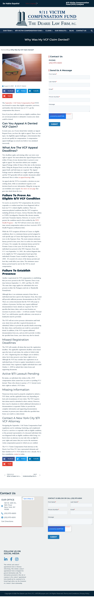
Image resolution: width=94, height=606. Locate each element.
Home (3, 50)
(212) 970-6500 (55, 63)
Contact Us (81, 31)
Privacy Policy (84, 593)
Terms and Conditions (71, 593)
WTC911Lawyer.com (42, 593)
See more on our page (28, 188)
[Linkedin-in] (6, 559)
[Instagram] (17, 559)
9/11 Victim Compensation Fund (28, 31)
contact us (17, 454)
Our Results (60, 31)
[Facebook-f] (11, 559)
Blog (71, 31)
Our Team (7, 31)
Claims (48, 31)
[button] (91, 30)
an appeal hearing (24, 177)
